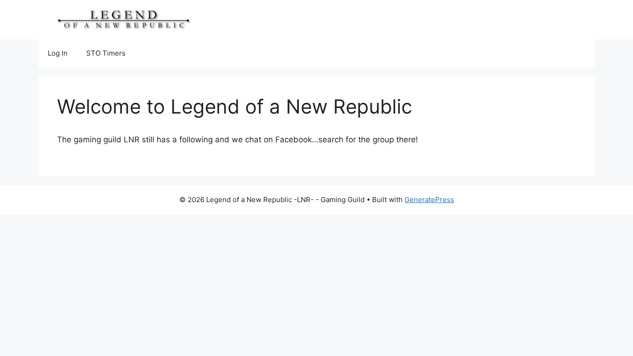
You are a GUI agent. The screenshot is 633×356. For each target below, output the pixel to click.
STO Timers (106, 53)
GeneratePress (429, 199)
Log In (58, 53)
